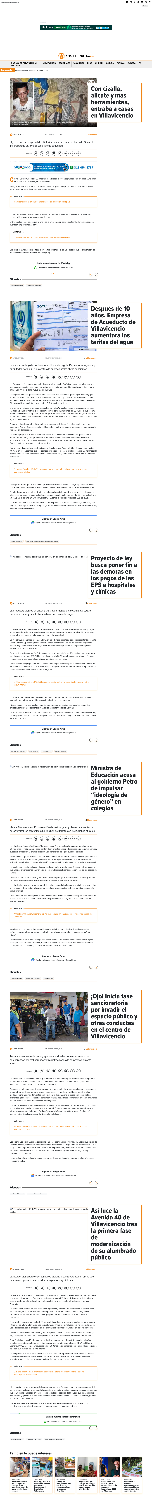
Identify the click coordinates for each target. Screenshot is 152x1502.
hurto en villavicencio (17, 285)
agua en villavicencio (16, 541)
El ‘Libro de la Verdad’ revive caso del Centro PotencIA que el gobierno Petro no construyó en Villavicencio (49, 1373)
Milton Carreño (33, 751)
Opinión (99, 63)
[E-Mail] (66, 153)
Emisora (131, 63)
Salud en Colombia (60, 751)
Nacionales (78, 63)
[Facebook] (36, 153)
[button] (96, 274)
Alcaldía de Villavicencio (17, 1194)
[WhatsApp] (48, 153)
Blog (89, 63)
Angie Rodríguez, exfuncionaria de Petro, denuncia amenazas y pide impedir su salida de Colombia (53, 915)
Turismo (121, 63)
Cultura (110, 63)
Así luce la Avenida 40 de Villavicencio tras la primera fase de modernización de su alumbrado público (50, 470)
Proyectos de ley (46, 751)
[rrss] (127, 2)
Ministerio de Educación (33, 978)
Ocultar (145, 6)
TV (140, 63)
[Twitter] (42, 153)
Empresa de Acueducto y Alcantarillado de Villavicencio (42, 541)
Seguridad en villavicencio (34, 285)
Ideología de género (16, 978)
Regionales (64, 63)
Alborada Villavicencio (17, 1439)
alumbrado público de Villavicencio (54, 1439)
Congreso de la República (18, 751)
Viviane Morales (48, 978)
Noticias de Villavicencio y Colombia (24, 64)
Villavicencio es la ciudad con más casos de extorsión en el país (42, 202)
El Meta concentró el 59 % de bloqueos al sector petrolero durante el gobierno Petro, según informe (51, 683)
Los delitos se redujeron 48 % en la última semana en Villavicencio (43, 237)
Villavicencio (49, 63)
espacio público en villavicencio (37, 1194)
